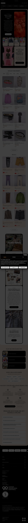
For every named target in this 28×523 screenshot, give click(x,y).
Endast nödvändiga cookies (5, 267)
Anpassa (13, 267)
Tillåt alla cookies (23, 267)
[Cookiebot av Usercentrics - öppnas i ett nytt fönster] (24, 255)
